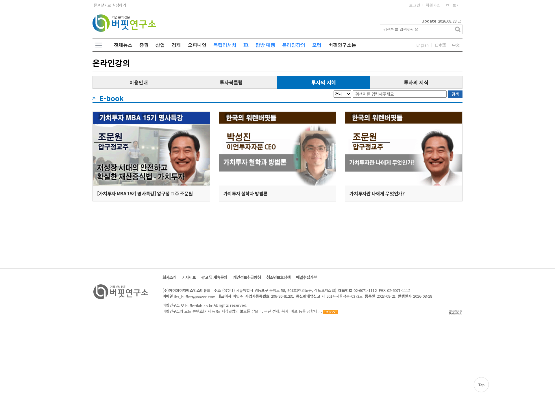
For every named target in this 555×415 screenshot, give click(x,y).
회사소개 (169, 277)
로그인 (414, 5)
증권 (144, 44)
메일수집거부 (306, 277)
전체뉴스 (123, 44)
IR (246, 44)
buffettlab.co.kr (198, 305)
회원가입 (433, 5)
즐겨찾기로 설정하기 (109, 5)
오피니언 (197, 44)
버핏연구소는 (342, 44)
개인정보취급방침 (247, 277)
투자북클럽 (231, 82)
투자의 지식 (416, 82)
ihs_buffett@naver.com (194, 296)
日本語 (440, 45)
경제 (176, 44)
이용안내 (139, 82)
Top (481, 385)
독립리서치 (224, 44)
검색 (455, 94)
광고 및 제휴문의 (214, 277)
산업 (160, 44)
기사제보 (189, 277)
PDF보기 (453, 5)
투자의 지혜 (323, 82)
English (423, 45)
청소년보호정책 (278, 277)
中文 (456, 45)
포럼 (316, 44)
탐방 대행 (265, 44)
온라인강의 (293, 44)
